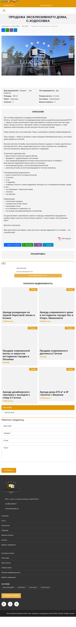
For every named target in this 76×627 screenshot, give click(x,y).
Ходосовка (14, 99)
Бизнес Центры (6, 563)
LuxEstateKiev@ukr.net (45, 5)
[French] (8, 1)
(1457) (25, 26)
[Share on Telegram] (15, 30)
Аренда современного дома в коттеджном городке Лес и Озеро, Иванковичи (56, 315)
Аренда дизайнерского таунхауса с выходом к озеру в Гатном (16, 395)
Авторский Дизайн (8, 587)
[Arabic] (2, 1)
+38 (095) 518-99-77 (8, 5)
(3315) (10, 26)
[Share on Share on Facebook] (3, 30)
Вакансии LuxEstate (7, 535)
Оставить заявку (11, 596)
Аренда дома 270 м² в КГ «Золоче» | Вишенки (54, 393)
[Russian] (14, 1)
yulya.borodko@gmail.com (24, 271)
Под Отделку (33, 587)
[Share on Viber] (11, 30)
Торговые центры (6, 567)
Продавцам (4, 530)
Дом (57, 90)
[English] (5, 1)
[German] (11, 1)
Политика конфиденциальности (10, 572)
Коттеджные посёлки (7, 553)
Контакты (4, 540)
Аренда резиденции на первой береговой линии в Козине (19, 315)
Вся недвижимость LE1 (38, 275)
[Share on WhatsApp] (7, 30)
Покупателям (5, 525)
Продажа (23, 90)
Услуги (3, 520)
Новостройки (5, 558)
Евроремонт (21, 587)
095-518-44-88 (9, 412)
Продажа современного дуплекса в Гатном (54, 352)
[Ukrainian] (17, 1)
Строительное (54, 99)
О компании (5, 516)
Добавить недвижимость (9, 545)
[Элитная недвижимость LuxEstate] (3, 10)
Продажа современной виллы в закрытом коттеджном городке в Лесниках (16, 355)
